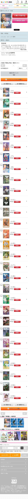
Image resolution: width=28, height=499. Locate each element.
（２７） (13, 374)
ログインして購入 (14, 408)
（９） (12, 178)
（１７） (13, 265)
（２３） (13, 330)
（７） (12, 156)
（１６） (13, 254)
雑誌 (25, 5)
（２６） (13, 363)
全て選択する (7, 83)
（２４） (13, 341)
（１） (12, 90)
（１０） (13, 189)
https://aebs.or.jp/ (17, 491)
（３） (12, 112)
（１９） (13, 287)
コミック (11, 5)
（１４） (13, 232)
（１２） (13, 210)
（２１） (13, 309)
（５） (12, 134)
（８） (12, 167)
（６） (12, 145)
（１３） (13, 221)
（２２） (13, 320)
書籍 (18, 5)
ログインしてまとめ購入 (15, 79)
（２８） (13, 385)
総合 (4, 5)
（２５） (13, 352)
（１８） (13, 276)
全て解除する (20, 83)
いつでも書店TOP (4, 8)
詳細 (25, 447)
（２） (12, 101)
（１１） (13, 200)
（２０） (13, 298)
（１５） (13, 243)
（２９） (13, 396)
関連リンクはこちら (4, 444)
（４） (12, 123)
